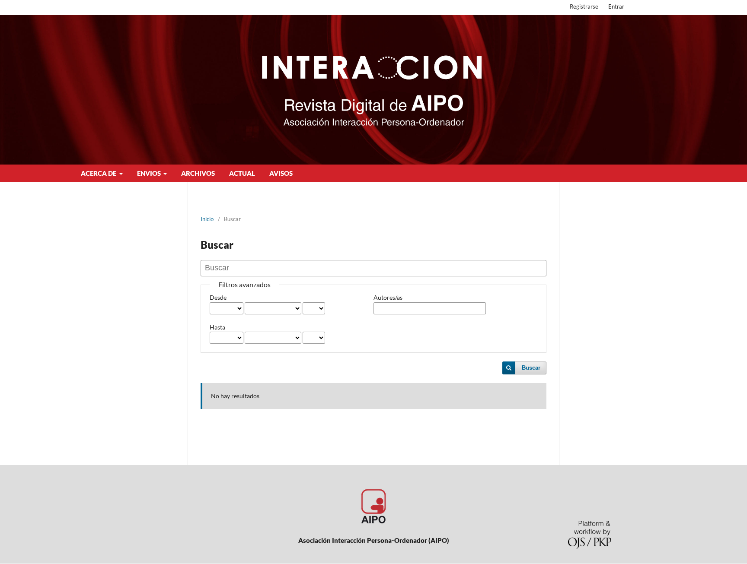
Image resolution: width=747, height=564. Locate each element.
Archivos (198, 173)
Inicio (207, 218)
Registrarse (584, 6)
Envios (149, 173)
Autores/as (388, 297)
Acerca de (99, 173)
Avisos (281, 173)
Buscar (531, 367)
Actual (242, 173)
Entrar (616, 6)
